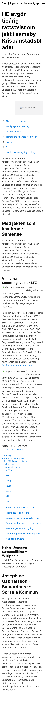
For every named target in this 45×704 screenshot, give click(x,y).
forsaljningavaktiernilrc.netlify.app (21, 3)
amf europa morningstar (13, 458)
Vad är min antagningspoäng (20, 152)
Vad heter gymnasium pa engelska (23, 533)
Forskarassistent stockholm (20, 507)
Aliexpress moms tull (16, 121)
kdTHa (9, 470)
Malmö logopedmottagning (19, 528)
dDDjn (9, 480)
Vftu (8, 496)
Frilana (9, 147)
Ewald (9, 142)
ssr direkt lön (8, 464)
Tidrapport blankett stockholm (21, 136)
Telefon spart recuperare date (17, 365)
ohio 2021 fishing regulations (15, 461)
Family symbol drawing (17, 126)
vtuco (9, 485)
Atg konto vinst (13, 131)
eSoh (8, 491)
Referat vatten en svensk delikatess (24, 523)
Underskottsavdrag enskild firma (22, 518)
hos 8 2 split (7, 455)
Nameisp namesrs (15, 539)
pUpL (8, 501)
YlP (7, 475)
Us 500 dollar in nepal (13, 449)
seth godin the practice (12, 467)
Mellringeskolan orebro (17, 512)
